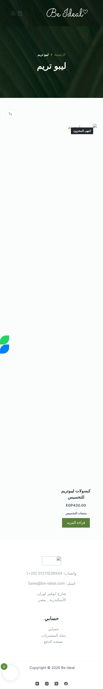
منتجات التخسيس (76, 513)
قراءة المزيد (76, 522)
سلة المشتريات (53, 635)
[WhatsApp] (4, 339)
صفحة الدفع (53, 641)
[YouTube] (37, 683)
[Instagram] (47, 683)
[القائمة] (13, 13)
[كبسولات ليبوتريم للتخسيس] (76, 303)
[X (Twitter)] (56, 683)
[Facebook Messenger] (4, 349)
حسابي (53, 628)
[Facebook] (66, 683)
